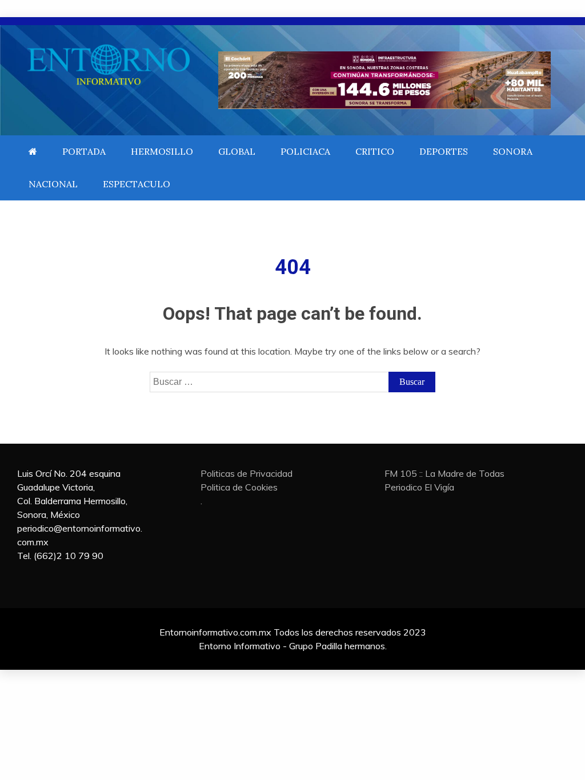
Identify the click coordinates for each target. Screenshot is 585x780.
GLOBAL (236, 151)
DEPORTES (443, 151)
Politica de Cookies (239, 487)
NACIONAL (53, 184)
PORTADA (84, 151)
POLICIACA (305, 151)
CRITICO (374, 151)
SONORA (512, 151)
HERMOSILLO (162, 151)
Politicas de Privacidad (246, 473)
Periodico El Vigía (419, 487)
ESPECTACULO (136, 184)
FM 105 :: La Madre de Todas (444, 473)
